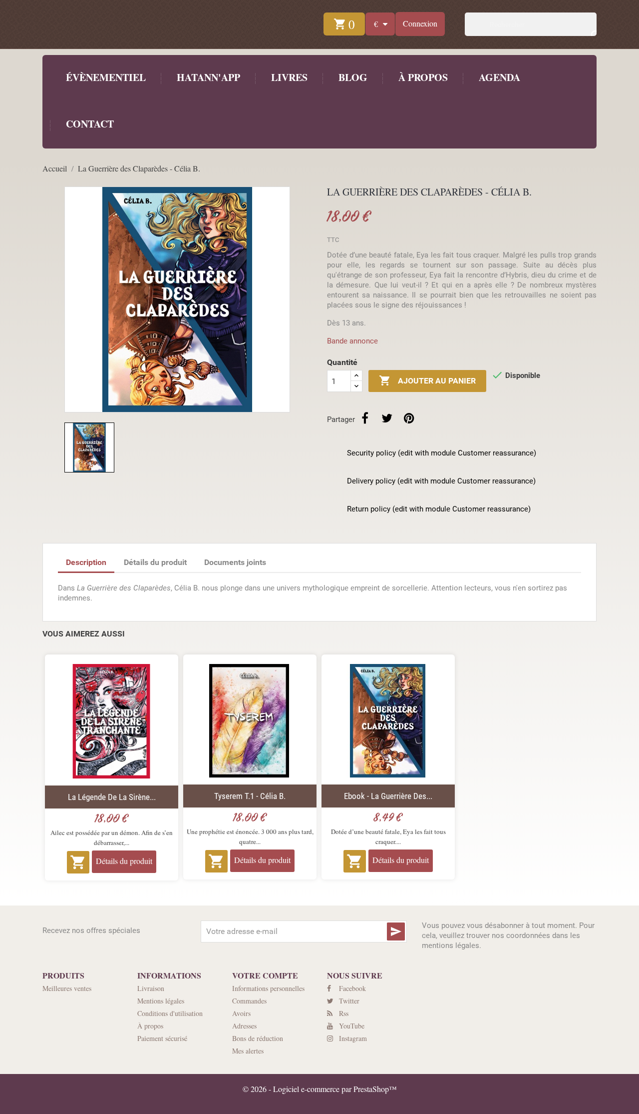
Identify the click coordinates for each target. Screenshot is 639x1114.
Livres (289, 77)
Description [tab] (86, 562)
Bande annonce (352, 341)
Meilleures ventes (66, 988)
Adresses (244, 1025)
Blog (351, 77)
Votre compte (265, 975)
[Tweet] (387, 418)
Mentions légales (160, 1001)
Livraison (150, 988)
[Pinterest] (409, 418)
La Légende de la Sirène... (112, 797)
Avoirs (241, 1013)
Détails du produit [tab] (155, 562)
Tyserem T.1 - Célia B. (250, 796)
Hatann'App (207, 77)
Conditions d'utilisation (170, 1013)
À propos (422, 77)
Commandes (249, 1001)
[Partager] (365, 418)
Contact (88, 123)
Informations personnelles (268, 988)
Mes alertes (248, 1051)
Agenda (499, 77)
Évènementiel (106, 77)
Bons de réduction (257, 1038)
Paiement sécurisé (162, 1038)
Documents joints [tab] (235, 562)
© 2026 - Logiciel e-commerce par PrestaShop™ (320, 1089)
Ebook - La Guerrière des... (388, 796)
